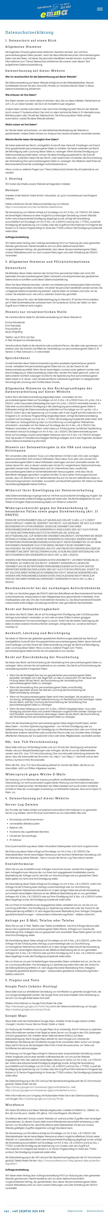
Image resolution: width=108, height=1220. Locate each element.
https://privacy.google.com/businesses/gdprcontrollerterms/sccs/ (41, 1090)
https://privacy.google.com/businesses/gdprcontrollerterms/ (38, 1087)
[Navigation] (100, 10)
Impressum (75, 1211)
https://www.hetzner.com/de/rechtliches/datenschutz (33, 207)
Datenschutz (95, 1211)
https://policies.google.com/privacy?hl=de (27, 1009)
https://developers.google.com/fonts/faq (27, 1006)
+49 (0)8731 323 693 (28, 1211)
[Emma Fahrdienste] (54, 17)
